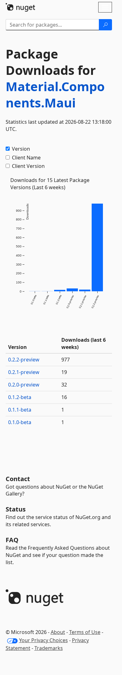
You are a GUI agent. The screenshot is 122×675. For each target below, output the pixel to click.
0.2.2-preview (23, 359)
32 (64, 384)
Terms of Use (84, 632)
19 (64, 372)
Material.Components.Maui (55, 94)
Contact (18, 479)
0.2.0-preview (23, 384)
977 (65, 359)
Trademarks (48, 648)
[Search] (105, 24)
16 (64, 397)
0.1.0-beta (19, 422)
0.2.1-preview (23, 372)
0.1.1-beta (19, 409)
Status (16, 509)
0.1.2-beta (19, 397)
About (58, 632)
